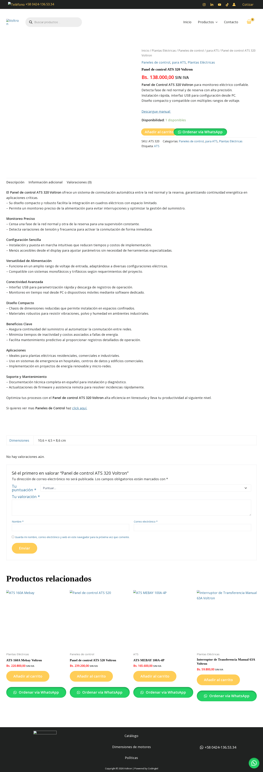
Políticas (131, 758)
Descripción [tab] (15, 182)
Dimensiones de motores (131, 747)
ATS (156, 146)
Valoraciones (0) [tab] (79, 182)
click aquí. (79, 408)
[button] (216, 22)
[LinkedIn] (211, 4)
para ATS (212, 50)
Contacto (231, 22)
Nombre (18, 521)
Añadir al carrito (159, 131)
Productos (206, 22)
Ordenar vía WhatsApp (202, 131)
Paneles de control (191, 50)
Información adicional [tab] (45, 182)
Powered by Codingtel (146, 768)
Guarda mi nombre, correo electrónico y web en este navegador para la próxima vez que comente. (72, 537)
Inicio (187, 22)
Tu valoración (26, 496)
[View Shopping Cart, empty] (249, 22)
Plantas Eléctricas (164, 50)
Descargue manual (156, 111)
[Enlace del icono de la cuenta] (234, 4)
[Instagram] (204, 4)
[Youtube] (219, 4)
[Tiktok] (227, 4)
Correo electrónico (146, 521)
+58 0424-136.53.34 (39, 4)
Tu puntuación (24, 488)
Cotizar (248, 4)
